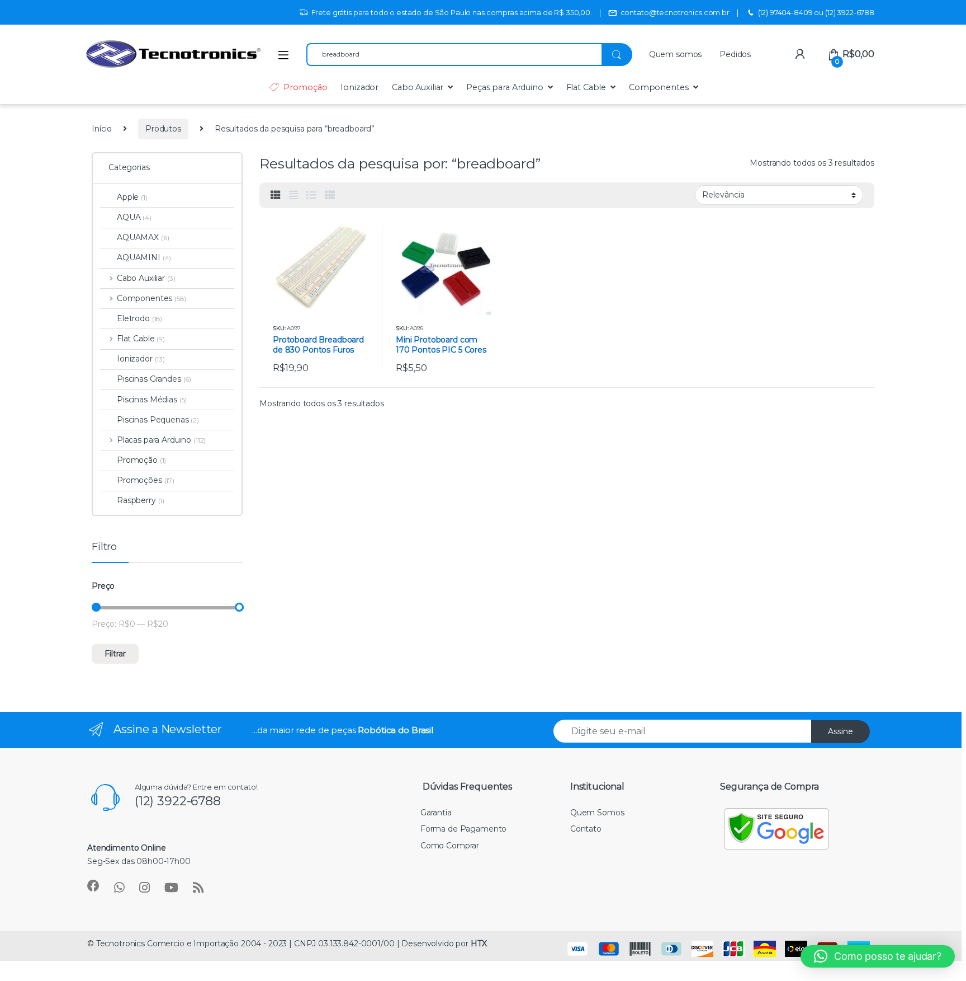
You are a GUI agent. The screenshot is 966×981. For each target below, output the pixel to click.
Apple (132, 197)
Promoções (145, 480)
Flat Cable (586, 87)
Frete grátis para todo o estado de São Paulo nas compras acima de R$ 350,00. (451, 12)
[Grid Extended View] (293, 195)
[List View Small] (330, 195)
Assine (840, 731)
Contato (586, 829)
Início (102, 129)
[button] (878, 956)
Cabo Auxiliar (417, 87)
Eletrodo (139, 318)
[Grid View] (276, 195)
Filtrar (115, 654)
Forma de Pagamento (463, 829)
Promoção (305, 87)
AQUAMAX (143, 237)
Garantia (436, 813)
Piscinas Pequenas (158, 420)
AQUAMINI (144, 257)
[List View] (311, 195)
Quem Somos (597, 813)
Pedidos (735, 54)
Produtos (163, 129)
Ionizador (359, 87)
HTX (479, 943)
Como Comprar (449, 846)
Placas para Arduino (161, 440)
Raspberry (140, 500)
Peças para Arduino (504, 87)
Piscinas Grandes (154, 379)
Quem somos (675, 54)
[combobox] (454, 54)
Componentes (658, 87)
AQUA (134, 217)
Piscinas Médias (152, 400)
